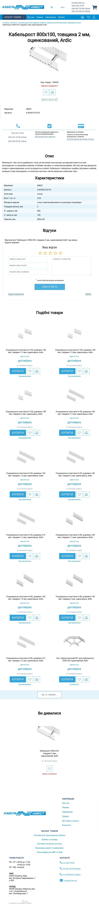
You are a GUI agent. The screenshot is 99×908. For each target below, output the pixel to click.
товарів (52, 695)
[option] (49, 61)
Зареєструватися (16, 294)
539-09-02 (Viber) (81, 11)
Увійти (88, 294)
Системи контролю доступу (49, 844)
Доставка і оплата (70, 821)
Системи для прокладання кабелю (49, 835)
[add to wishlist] (46, 92)
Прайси (61, 17)
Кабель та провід (49, 839)
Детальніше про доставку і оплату (80, 139)
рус (62, 10)
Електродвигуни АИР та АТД (49, 852)
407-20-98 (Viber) (81, 8)
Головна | (6, 23)
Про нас (30, 17)
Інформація (50, 17)
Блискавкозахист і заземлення (49, 848)
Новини (39, 17)
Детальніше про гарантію (45, 137)
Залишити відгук (26, 365)
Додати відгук (47, 99)
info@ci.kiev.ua (70, 881)
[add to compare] (53, 92)
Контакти (66, 825)
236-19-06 (78, 6)
